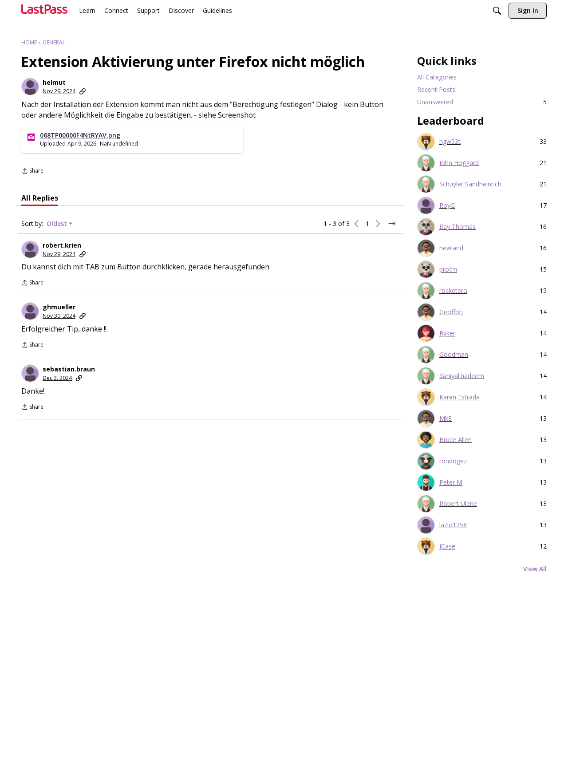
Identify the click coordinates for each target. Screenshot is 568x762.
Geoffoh (451, 312)
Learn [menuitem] (87, 10)
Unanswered (482, 102)
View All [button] (535, 569)
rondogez (453, 461)
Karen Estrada (459, 397)
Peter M (450, 482)
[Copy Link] (82, 91)
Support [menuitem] (148, 10)
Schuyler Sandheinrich (470, 184)
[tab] (39, 197)
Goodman (453, 354)
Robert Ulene (458, 504)
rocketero (453, 291)
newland (451, 248)
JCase (447, 546)
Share (32, 171)
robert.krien (62, 245)
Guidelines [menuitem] (217, 10)
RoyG (447, 205)
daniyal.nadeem (461, 376)
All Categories (437, 77)
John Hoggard (459, 163)
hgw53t (450, 141)
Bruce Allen (455, 440)
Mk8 (445, 418)
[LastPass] (44, 12)
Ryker (447, 333)
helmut (54, 83)
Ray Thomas (457, 227)
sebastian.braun (69, 369)
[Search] (497, 12)
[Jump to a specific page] (392, 224)
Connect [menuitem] (116, 10)
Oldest (58, 223)
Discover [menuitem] (181, 10)
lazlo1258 (453, 525)
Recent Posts (436, 89)
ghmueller (59, 307)
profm (448, 269)
